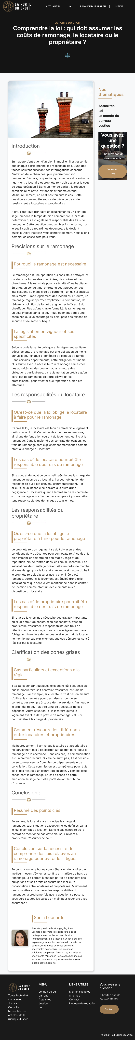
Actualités (53, 6)
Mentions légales (79, 991)
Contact (74, 999)
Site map (74, 995)
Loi (69, 6)
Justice (118, 6)
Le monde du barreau (92, 6)
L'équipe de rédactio (82, 1003)
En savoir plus (113, 171)
